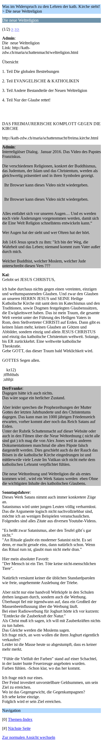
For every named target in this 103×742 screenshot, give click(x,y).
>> (17, 29)
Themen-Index (20, 719)
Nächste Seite (19, 728)
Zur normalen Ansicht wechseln (28, 737)
